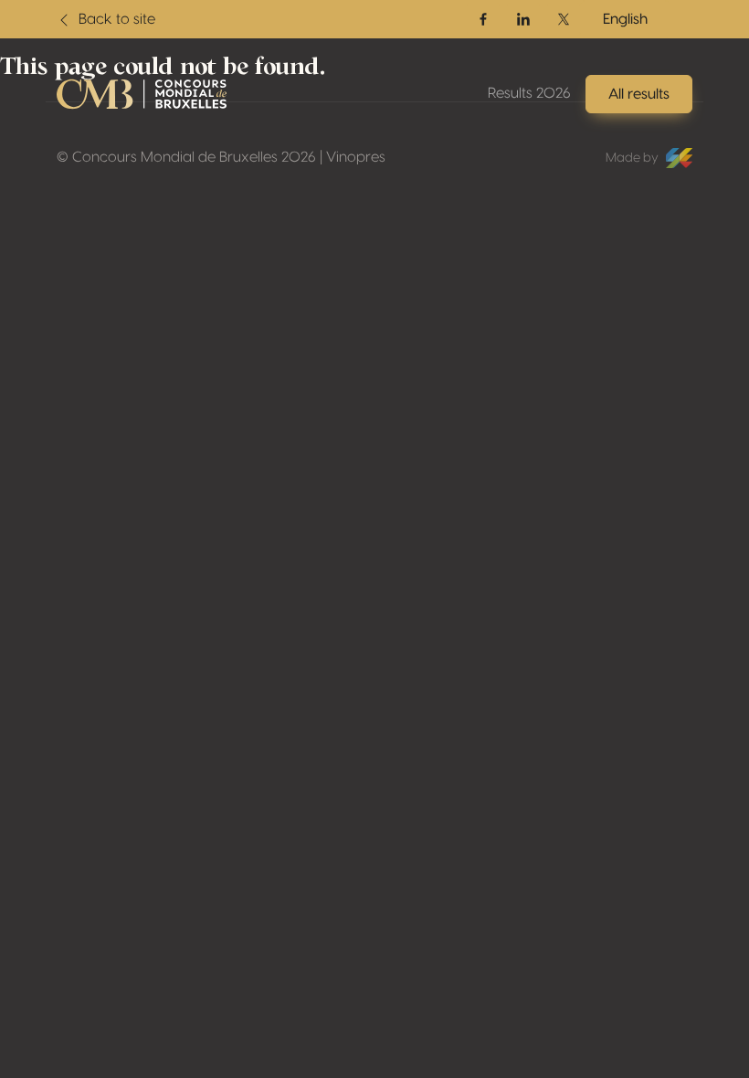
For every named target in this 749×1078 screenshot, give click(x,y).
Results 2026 (529, 93)
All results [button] (639, 94)
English (625, 19)
